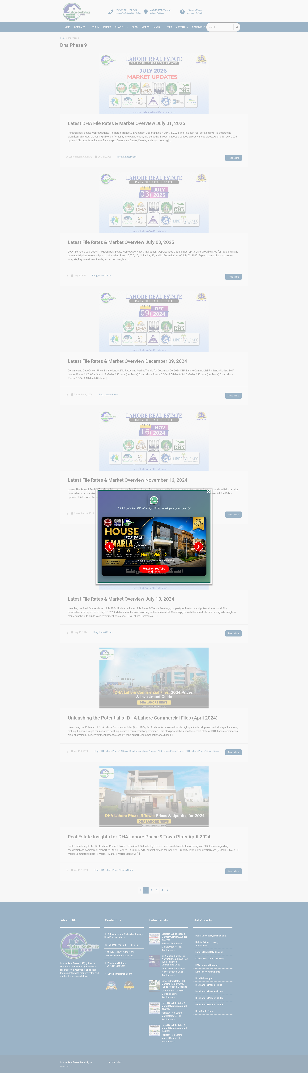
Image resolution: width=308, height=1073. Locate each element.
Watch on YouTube (154, 568)
